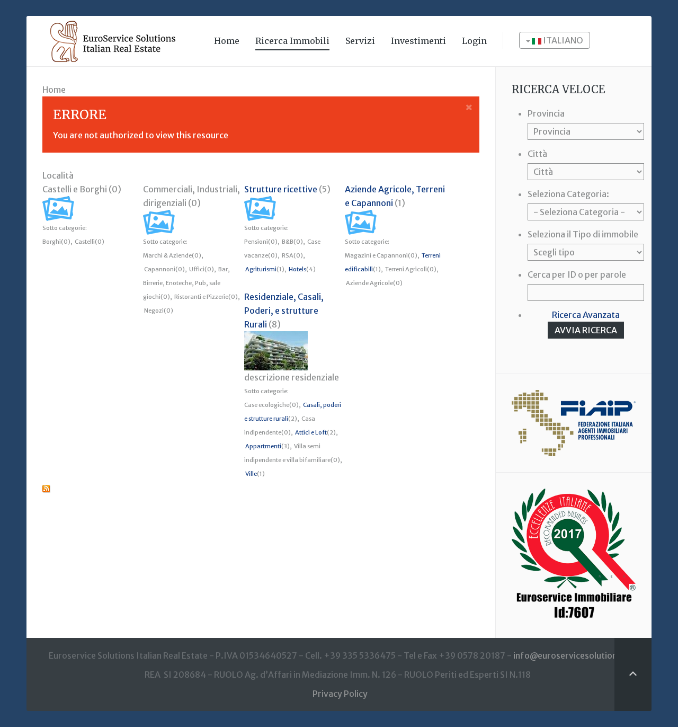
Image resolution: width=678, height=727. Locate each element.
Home (226, 41)
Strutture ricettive (280, 189)
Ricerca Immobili (292, 41)
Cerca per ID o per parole (577, 274)
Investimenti (418, 41)
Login (474, 41)
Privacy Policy (340, 693)
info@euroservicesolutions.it (571, 655)
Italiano (562, 40)
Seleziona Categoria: (568, 194)
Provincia (546, 113)
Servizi (360, 41)
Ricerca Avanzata (586, 314)
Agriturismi (260, 269)
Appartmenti (263, 446)
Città (537, 153)
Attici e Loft (311, 432)
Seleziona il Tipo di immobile (583, 234)
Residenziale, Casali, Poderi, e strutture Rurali (284, 310)
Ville (251, 473)
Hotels (297, 269)
